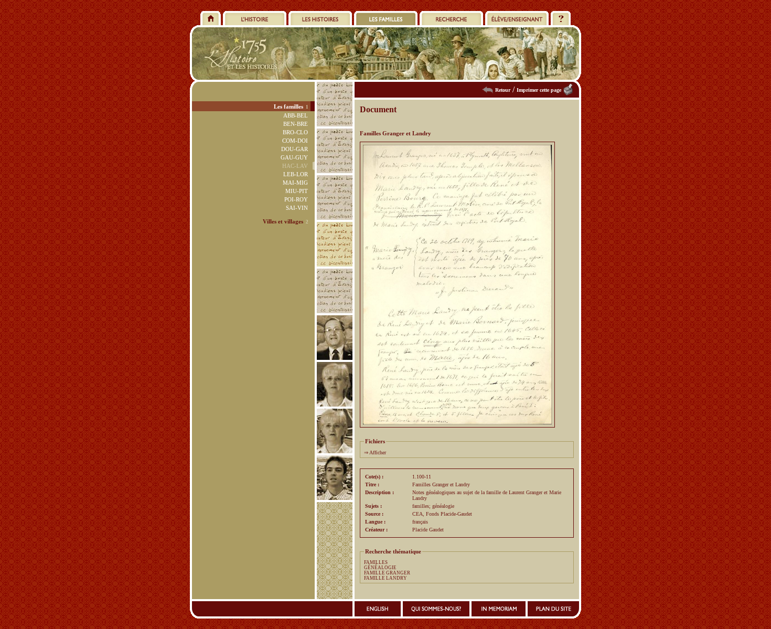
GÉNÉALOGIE (380, 567)
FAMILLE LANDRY (385, 578)
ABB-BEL (295, 115)
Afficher (377, 452)
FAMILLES (376, 562)
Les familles (288, 106)
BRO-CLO (295, 132)
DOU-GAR (294, 149)
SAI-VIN (297, 208)
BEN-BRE (295, 124)
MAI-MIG (295, 182)
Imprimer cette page (539, 90)
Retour (502, 90)
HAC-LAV (295, 166)
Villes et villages (283, 221)
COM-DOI (295, 140)
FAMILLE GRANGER (387, 572)
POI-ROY (296, 199)
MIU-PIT (296, 191)
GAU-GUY (294, 157)
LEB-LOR (295, 174)
